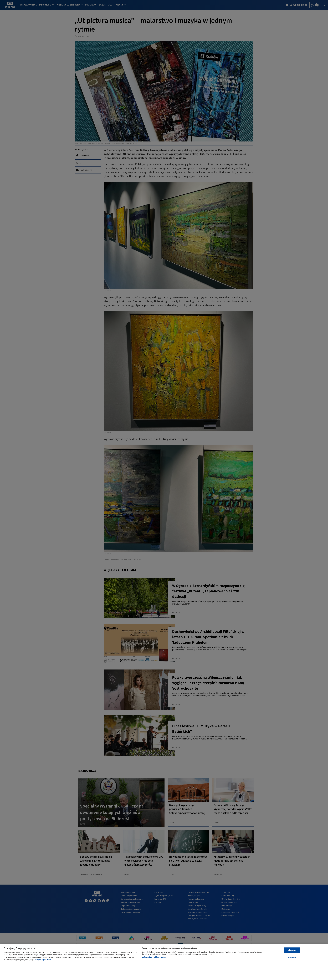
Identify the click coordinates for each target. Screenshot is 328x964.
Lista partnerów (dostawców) (154, 957)
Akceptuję (292, 950)
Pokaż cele (292, 957)
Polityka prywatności (43, 960)
